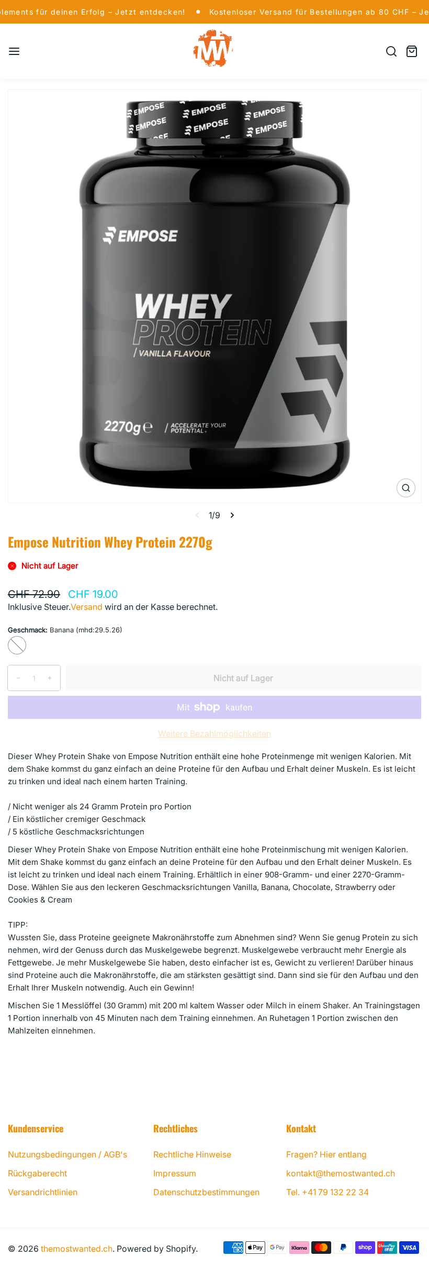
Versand (87, 607)
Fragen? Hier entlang (326, 1154)
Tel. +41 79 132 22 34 (327, 1192)
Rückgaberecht (37, 1173)
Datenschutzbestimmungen (206, 1192)
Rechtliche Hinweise (192, 1154)
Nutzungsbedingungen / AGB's (67, 1154)
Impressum (174, 1173)
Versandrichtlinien (42, 1192)
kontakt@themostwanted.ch (340, 1173)
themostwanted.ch (76, 1248)
